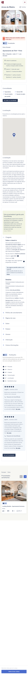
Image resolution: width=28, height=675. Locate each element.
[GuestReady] (2, 2)
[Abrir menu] (25, 2)
